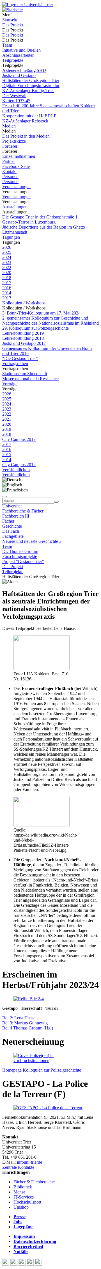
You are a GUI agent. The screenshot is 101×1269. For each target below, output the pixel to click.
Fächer (8, 521)
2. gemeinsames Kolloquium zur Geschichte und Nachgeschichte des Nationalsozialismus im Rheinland (50, 320)
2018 (6, 277)
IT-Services (23, 1197)
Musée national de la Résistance (30, 378)
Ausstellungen (14, 206)
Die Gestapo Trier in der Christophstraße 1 (39, 217)
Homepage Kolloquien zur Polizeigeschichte (41, 1070)
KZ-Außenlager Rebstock (25, 121)
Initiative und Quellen (21, 50)
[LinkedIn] (38, 1264)
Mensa (19, 1192)
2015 (6, 454)
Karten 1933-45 (16, 100)
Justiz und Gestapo (19, 75)
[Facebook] (6, 1264)
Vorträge (9, 383)
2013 (6, 297)
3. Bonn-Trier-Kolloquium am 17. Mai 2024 (41, 313)
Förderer (9, 146)
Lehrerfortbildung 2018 (23, 338)
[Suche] (4, 496)
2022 (6, 267)
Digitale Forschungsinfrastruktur (30, 85)
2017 (6, 282)
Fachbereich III (15, 516)
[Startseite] (27, 4)
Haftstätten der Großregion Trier (30, 80)
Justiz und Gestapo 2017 (24, 343)
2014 (6, 292)
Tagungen (11, 237)
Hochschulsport (27, 1202)
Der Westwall (14, 95)
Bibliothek (22, 1186)
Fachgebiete (13, 536)
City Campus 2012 (19, 464)
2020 (6, 272)
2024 (6, 257)
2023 (6, 262)
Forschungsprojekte (19, 556)
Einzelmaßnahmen (18, 156)
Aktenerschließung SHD (24, 70)
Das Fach (10, 531)
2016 (6, 287)
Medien (9, 126)
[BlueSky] (14, 1264)
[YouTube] (23, 1264)
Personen (10, 176)
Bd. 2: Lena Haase (18, 1017)
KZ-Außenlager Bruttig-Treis (28, 90)
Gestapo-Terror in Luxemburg (29, 222)
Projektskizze (14, 141)
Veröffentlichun (16, 469)
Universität (12, 506)
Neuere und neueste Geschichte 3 (31, 541)
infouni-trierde (29, 1162)
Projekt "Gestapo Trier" (23, 561)
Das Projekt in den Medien (26, 136)
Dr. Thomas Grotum (20, 551)
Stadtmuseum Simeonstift (24, 373)
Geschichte (12, 526)
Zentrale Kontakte (18, 1167)
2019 (6, 429)
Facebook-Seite (16, 166)
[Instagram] (31, 1264)
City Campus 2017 (19, 439)
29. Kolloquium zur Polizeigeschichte (35, 328)
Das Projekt (12, 24)
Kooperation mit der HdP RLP (29, 115)
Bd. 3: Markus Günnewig (25, 1022)
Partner (8, 161)
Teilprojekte (12, 60)
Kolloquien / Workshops (23, 302)
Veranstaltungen (16, 186)
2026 (6, 247)
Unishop (21, 1207)
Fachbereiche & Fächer (22, 511)
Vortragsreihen (15, 363)
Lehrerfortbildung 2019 (23, 333)
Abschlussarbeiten (18, 55)
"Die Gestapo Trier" (20, 358)
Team (7, 45)
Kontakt (9, 171)
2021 (6, 419)
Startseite (10, 19)
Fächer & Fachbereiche (34, 1181)
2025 (6, 252)
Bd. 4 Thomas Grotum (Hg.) (27, 1028)
